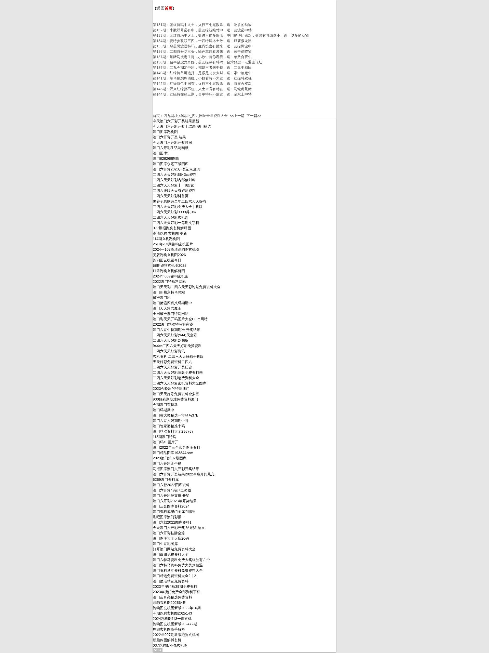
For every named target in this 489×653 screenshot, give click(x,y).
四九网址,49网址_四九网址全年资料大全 (196, 116)
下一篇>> (254, 116)
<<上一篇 (237, 116)
